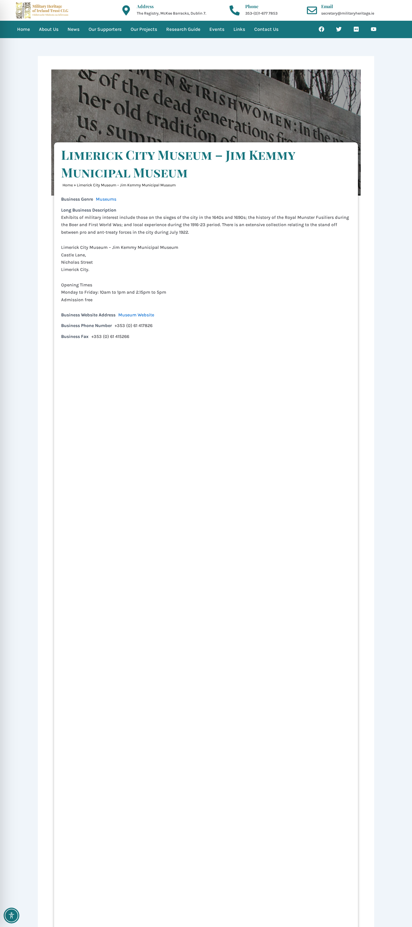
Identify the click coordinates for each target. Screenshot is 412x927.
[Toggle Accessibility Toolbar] (11, 915)
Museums (106, 199)
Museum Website (136, 315)
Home (68, 185)
